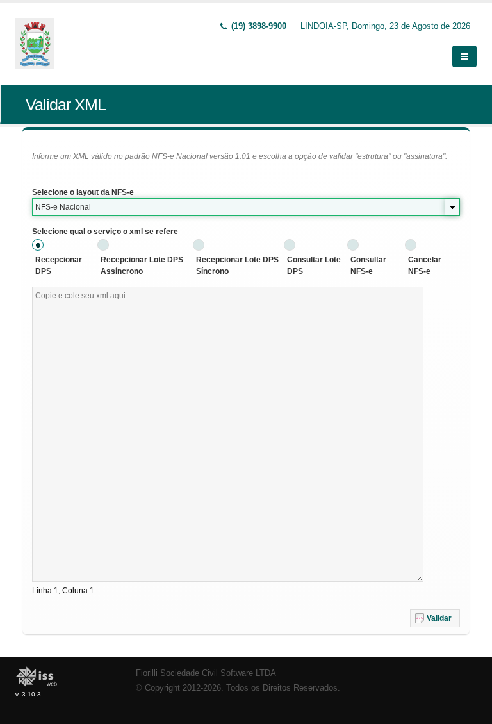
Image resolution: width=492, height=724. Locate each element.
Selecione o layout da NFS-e (83, 192)
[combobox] (246, 207)
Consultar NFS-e (368, 265)
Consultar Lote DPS (314, 265)
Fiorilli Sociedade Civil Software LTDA (206, 673)
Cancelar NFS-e (424, 265)
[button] (435, 618)
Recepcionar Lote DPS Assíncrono (142, 265)
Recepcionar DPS (58, 265)
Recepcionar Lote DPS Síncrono (237, 265)
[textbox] (227, 434)
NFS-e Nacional (63, 207)
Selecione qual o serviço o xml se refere (105, 231)
